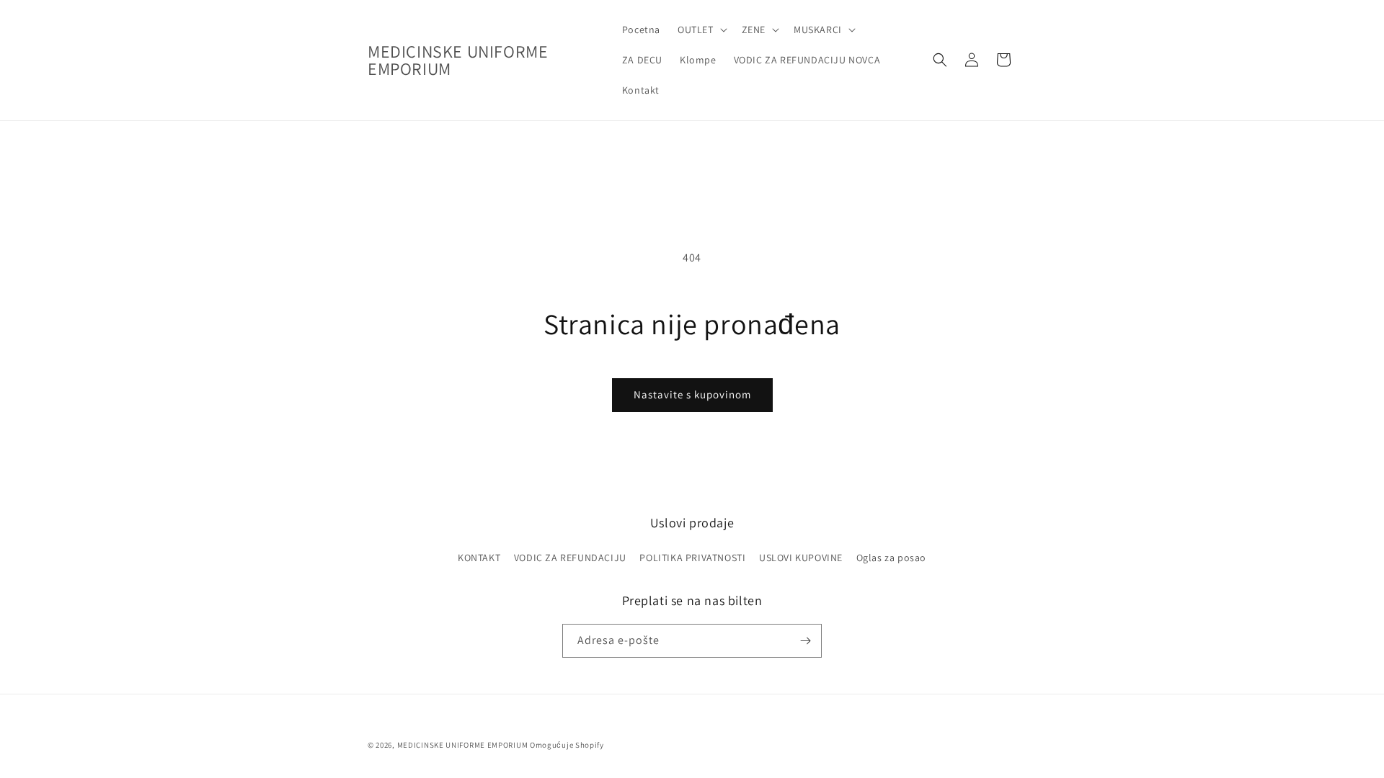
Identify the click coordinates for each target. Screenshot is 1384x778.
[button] (701, 29)
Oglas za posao (891, 557)
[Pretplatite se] (805, 641)
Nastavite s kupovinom (692, 394)
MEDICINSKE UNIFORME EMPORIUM (462, 745)
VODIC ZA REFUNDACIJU (570, 557)
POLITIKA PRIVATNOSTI (692, 557)
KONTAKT (479, 557)
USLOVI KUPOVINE (801, 557)
